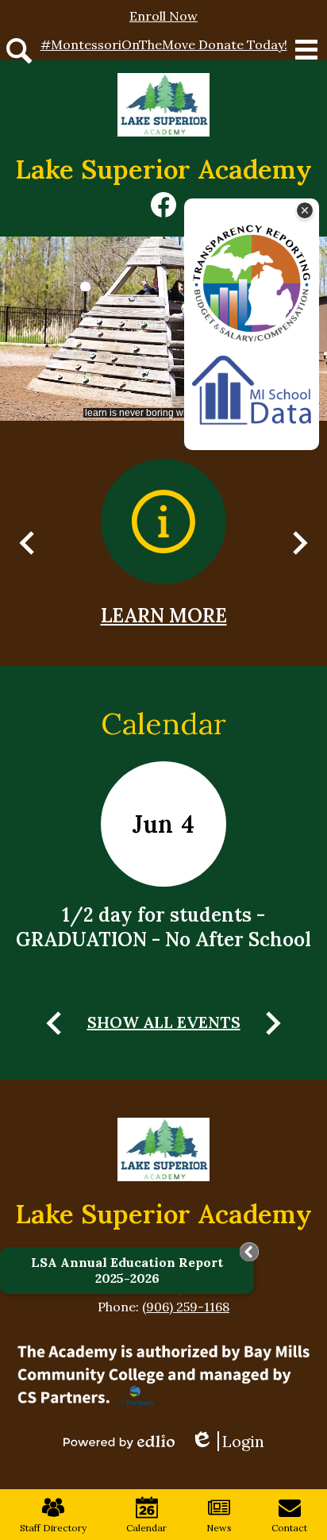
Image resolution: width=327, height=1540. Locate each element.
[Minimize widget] (249, 1251)
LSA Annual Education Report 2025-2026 (127, 1270)
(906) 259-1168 (185, 1307)
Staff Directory (53, 1528)
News (219, 1528)
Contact (289, 1528)
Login (233, 1441)
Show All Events (163, 1022)
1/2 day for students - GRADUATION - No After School (163, 927)
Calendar (163, 723)
